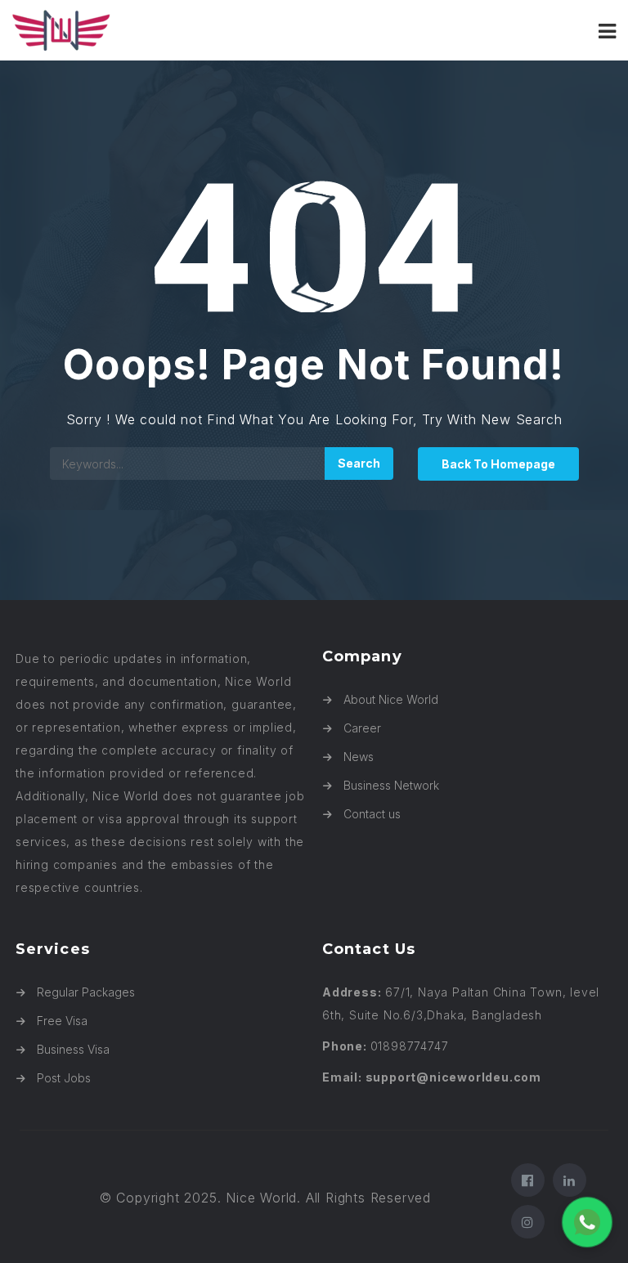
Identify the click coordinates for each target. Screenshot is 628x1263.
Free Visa (62, 1021)
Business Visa (73, 1049)
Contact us (372, 814)
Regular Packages (86, 992)
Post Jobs (64, 1078)
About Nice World (390, 699)
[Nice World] (163, 30)
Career (362, 728)
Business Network (391, 785)
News (358, 757)
